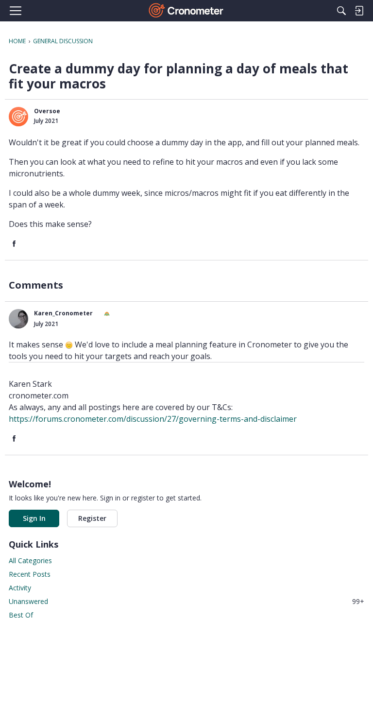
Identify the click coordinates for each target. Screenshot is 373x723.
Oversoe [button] (47, 111)
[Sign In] (359, 10)
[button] (18, 116)
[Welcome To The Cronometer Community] (186, 10)
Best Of (21, 615)
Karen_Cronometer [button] (63, 313)
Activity (20, 587)
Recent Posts (30, 574)
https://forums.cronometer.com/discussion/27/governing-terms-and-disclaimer (153, 418)
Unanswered (186, 601)
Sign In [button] (34, 518)
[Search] (341, 10)
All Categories (30, 560)
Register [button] (92, 518)
